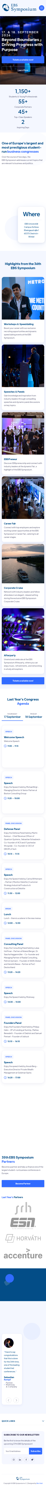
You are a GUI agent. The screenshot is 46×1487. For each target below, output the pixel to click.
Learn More (23, 70)
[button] (41, 8)
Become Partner (23, 1183)
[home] (19, 8)
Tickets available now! (23, 59)
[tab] (12, 716)
